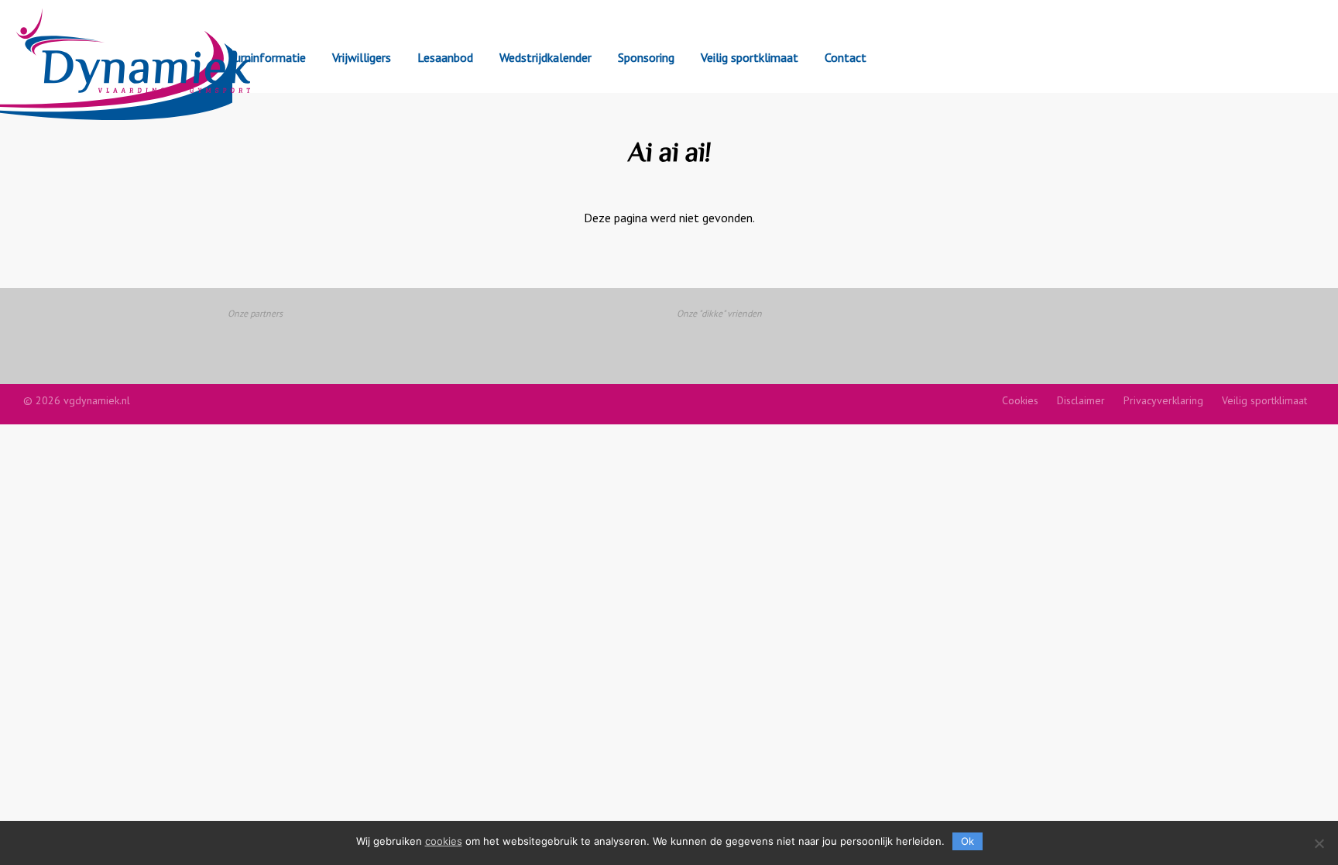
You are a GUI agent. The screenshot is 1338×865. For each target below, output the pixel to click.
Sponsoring (646, 57)
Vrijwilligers (361, 57)
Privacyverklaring (1163, 400)
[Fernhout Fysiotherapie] (744, 341)
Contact (845, 57)
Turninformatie (267, 57)
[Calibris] (594, 341)
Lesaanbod (445, 57)
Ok (967, 841)
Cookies (1020, 400)
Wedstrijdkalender (545, 57)
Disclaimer (1081, 400)
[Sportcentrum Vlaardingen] (295, 341)
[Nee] (1318, 843)
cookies (443, 841)
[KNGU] (444, 341)
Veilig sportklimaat (749, 57)
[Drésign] (893, 341)
